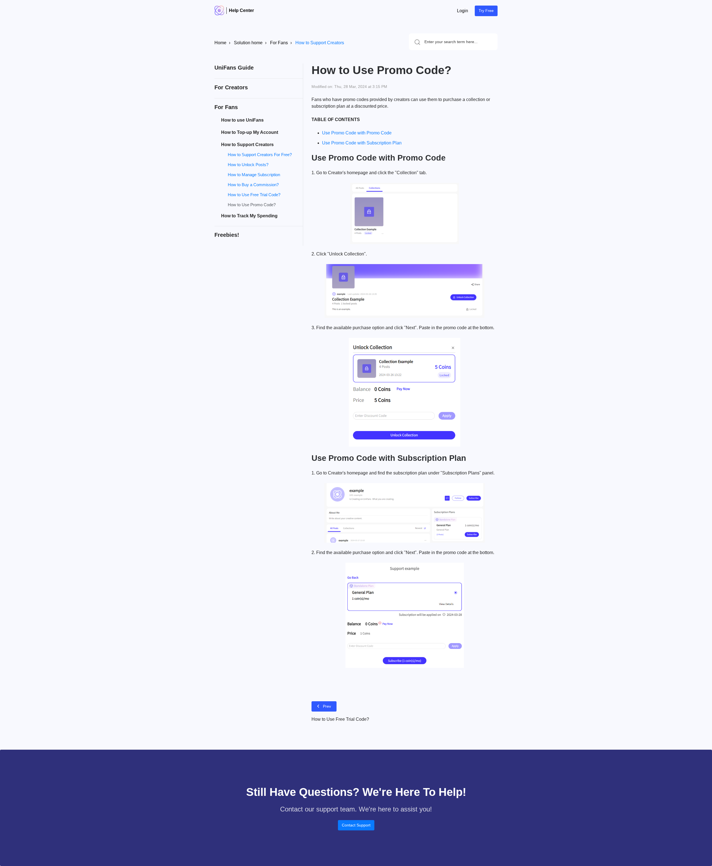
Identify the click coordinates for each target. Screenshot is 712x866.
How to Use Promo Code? (252, 204)
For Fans (279, 42)
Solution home (248, 42)
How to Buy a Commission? (253, 184)
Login (462, 10)
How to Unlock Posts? (248, 164)
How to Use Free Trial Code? (254, 194)
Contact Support (356, 825)
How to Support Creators (319, 42)
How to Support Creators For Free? (260, 154)
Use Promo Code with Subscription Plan (362, 143)
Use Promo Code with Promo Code (358, 133)
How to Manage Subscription (254, 174)
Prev (327, 706)
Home (220, 42)
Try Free (486, 10)
